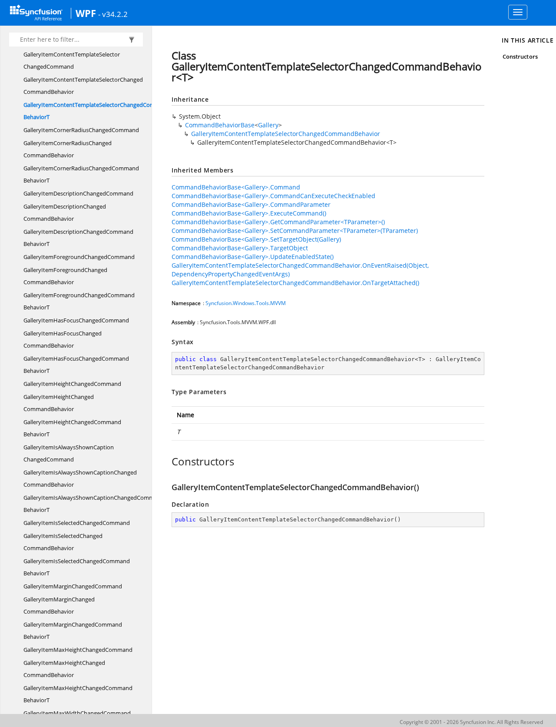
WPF (86, 13)
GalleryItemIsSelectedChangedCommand (76, 523)
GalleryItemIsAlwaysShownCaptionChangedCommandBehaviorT (93, 504)
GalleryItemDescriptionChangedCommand (78, 193)
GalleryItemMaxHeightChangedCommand (77, 650)
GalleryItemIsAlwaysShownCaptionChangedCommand (68, 453)
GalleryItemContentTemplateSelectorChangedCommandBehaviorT (96, 111)
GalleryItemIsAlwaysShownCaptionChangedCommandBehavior (80, 478)
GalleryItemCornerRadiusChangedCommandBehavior (67, 149)
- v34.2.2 (113, 14)
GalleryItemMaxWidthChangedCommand (77, 713)
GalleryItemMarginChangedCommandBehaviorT (72, 631)
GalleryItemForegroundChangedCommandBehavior (65, 276)
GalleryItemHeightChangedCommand (72, 384)
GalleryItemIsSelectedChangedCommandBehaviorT (76, 567)
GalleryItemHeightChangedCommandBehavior (58, 403)
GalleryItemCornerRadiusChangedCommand (81, 130)
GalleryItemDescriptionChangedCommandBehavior (64, 212)
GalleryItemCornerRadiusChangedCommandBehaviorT (81, 174)
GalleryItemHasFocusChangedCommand (76, 320)
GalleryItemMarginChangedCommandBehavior (59, 605)
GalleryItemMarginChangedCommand (72, 586)
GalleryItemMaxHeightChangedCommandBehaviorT (77, 694)
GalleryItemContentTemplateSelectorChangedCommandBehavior (83, 86)
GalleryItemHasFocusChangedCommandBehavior (62, 339)
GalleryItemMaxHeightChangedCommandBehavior (64, 669)
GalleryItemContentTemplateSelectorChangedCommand (71, 60)
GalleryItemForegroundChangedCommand (79, 257)
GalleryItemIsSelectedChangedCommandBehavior (63, 542)
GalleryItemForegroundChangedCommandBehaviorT (79, 301)
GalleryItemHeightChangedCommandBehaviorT (72, 428)
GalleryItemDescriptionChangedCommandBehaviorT (78, 238)
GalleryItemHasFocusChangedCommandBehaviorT (76, 365)
